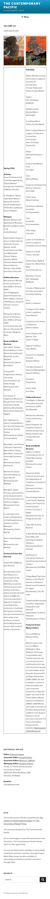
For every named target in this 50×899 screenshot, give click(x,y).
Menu (26, 17)
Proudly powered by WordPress (16, 893)
